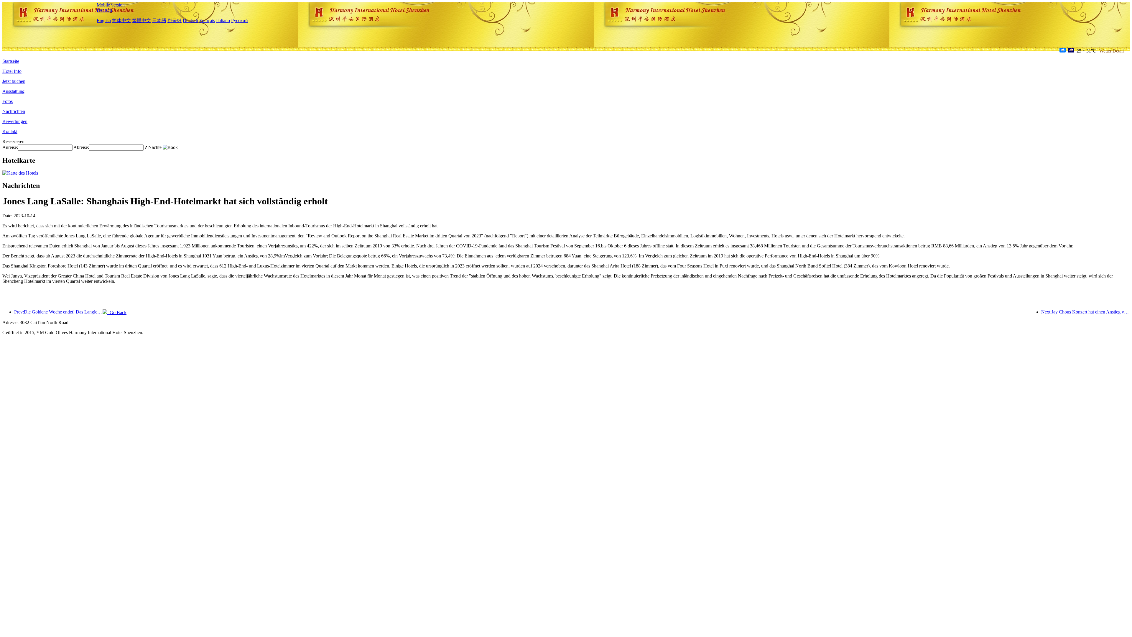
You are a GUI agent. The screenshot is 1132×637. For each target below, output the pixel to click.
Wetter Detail (1111, 50)
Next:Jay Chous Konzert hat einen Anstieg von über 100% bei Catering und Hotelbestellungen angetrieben (1085, 311)
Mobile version (111, 4)
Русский (239, 20)
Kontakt (9, 131)
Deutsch (104, 10)
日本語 (159, 20)
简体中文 (121, 20)
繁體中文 (141, 20)
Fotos (7, 101)
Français (207, 20)
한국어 (174, 20)
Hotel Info (12, 71)
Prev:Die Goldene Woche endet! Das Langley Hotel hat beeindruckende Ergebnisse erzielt (58, 311)
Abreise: (81, 147)
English (104, 20)
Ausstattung (13, 91)
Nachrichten (13, 111)
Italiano (223, 20)
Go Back (116, 312)
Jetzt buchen (13, 81)
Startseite (10, 61)
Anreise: (10, 147)
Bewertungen (14, 121)
